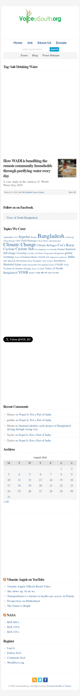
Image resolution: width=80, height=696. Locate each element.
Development (40, 249)
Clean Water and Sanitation (49, 240)
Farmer (61, 249)
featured (70, 249)
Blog (35, 55)
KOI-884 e (13, 622)
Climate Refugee (47, 245)
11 (19, 480)
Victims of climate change (17, 268)
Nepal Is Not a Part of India (35, 414)
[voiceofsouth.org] (40, 22)
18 (19, 485)
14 (51, 480)
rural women (47, 260)
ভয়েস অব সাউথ (53, 272)
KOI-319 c (13, 632)
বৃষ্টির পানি (44, 272)
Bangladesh (50, 235)
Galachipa (22, 253)
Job (30, 42)
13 (40, 480)
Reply (41, 192)
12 (29, 480)
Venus (66, 264)
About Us (44, 42)
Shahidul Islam (12, 264)
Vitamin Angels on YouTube (25, 579)
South (24, 264)
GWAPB (41, 257)
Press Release (51, 55)
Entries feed (14, 653)
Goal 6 (17, 257)
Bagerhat (24, 236)
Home (18, 42)
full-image (9, 253)
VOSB (23, 272)
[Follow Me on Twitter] (40, 679)
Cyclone (9, 248)
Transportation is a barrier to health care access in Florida (40, 596)
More (71, 192)
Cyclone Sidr (25, 248)
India (71, 256)
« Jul (6, 501)
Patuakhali (37, 260)
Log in (11, 648)
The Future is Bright (18, 606)
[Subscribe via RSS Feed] (34, 679)
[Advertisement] (41, 31)
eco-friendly (52, 249)
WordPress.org (15, 662)
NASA (11, 615)
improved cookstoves (58, 257)
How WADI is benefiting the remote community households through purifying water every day (27, 168)
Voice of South (38, 268)
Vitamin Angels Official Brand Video (28, 586)
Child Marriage (29, 240)
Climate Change (19, 244)
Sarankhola (60, 260)
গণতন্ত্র (37, 272)
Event (24, 55)
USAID (59, 264)
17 (8, 485)
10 (8, 480)
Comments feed (16, 657)
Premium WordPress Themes (59, 686)
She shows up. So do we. (21, 591)
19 (29, 485)
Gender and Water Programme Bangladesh (46, 253)
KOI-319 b (13, 627)
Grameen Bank (29, 257)
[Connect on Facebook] (45, 679)
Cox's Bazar (66, 244)
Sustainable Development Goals (41, 264)
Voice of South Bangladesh (22, 217)
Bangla (34, 237)
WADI (32, 272)
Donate (61, 42)
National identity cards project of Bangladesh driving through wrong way (39, 427)
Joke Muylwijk (9, 260)
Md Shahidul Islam (30, 192)
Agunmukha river (10, 237)
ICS (47, 257)
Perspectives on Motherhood (23, 601)
